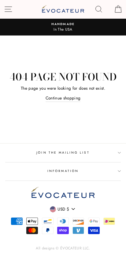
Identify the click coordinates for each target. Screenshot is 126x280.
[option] (63, 27)
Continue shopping (63, 98)
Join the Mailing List (62, 152)
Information (63, 171)
